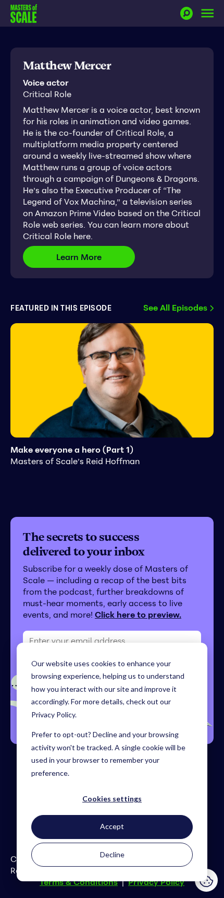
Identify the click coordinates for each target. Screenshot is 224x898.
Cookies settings (112, 798)
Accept (112, 826)
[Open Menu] (207, 13)
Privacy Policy (156, 882)
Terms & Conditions (79, 882)
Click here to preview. (138, 614)
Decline (112, 854)
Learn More (95, 256)
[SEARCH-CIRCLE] (186, 13)
